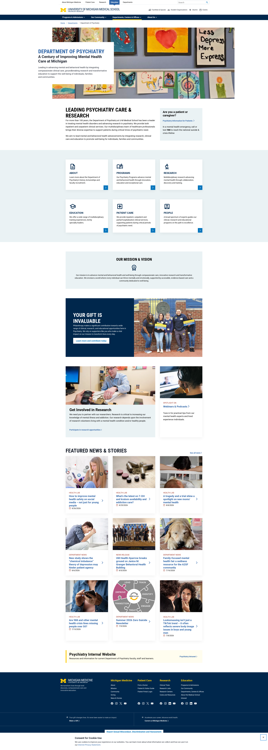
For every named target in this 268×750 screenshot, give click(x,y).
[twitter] (121, 703)
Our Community (187, 688)
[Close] (263, 737)
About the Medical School (190, 695)
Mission (114, 688)
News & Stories (116, 698)
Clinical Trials (165, 685)
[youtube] (125, 703)
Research (102, 2)
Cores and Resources (167, 695)
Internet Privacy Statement (89, 745)
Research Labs (165, 688)
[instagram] (116, 703)
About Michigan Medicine (71, 2)
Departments (127, 2)
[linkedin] (170, 703)
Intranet (184, 698)
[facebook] (112, 703)
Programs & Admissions (190, 685)
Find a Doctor (143, 685)
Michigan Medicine (121, 680)
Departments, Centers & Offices (192, 692)
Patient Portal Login (145, 692)
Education (114, 2)
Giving (113, 695)
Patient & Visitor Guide (146, 688)
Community (115, 692)
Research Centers (166, 692)
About (113, 685)
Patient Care (90, 2)
